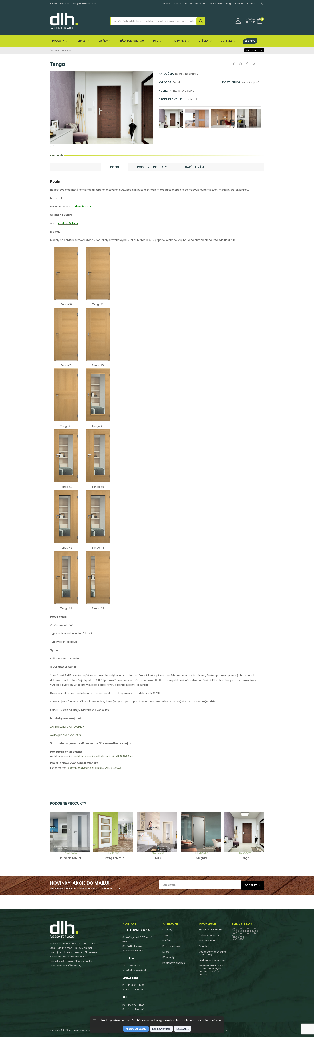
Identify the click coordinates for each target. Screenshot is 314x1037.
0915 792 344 (124, 756)
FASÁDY (103, 41)
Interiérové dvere (183, 90)
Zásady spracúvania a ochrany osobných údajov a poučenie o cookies (212, 970)
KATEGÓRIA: (166, 74)
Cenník (239, 4)
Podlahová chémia (173, 963)
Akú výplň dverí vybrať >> (66, 735)
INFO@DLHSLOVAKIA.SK (84, 3)
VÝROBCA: (165, 82)
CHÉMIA (203, 41)
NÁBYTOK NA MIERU (132, 41)
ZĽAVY (251, 41)
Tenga (245, 858)
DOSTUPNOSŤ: (231, 82)
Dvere (56, 50)
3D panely (168, 957)
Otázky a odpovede (195, 4)
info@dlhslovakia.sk (134, 970)
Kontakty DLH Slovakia (211, 929)
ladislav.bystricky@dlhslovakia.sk (94, 756)
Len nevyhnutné (161, 1029)
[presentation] (51, 146)
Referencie (215, 4)
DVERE (157, 41)
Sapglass (202, 858)
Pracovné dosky (172, 946)
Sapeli (176, 82)
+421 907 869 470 (59, 3)
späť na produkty (254, 50)
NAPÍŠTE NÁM (194, 167)
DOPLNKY (226, 41)
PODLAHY (58, 41)
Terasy (166, 935)
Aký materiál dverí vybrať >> (67, 726)
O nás (177, 4)
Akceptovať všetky (136, 1029)
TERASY (80, 41)
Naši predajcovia (209, 935)
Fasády (166, 940)
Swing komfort (114, 858)
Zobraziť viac (213, 1020)
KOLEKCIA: (166, 90)
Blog (228, 4)
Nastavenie (182, 1029)
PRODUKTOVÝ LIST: (171, 99)
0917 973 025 (113, 768)
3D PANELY (179, 41)
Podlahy (167, 929)
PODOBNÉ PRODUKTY (152, 167)
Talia (158, 858)
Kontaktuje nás (251, 82)
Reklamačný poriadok (212, 960)
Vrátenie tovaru (208, 940)
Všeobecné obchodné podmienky (212, 953)
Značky (166, 4)
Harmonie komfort (70, 858)
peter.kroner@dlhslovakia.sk (85, 768)
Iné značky (66, 50)
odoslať (251, 885)
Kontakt (251, 4)
